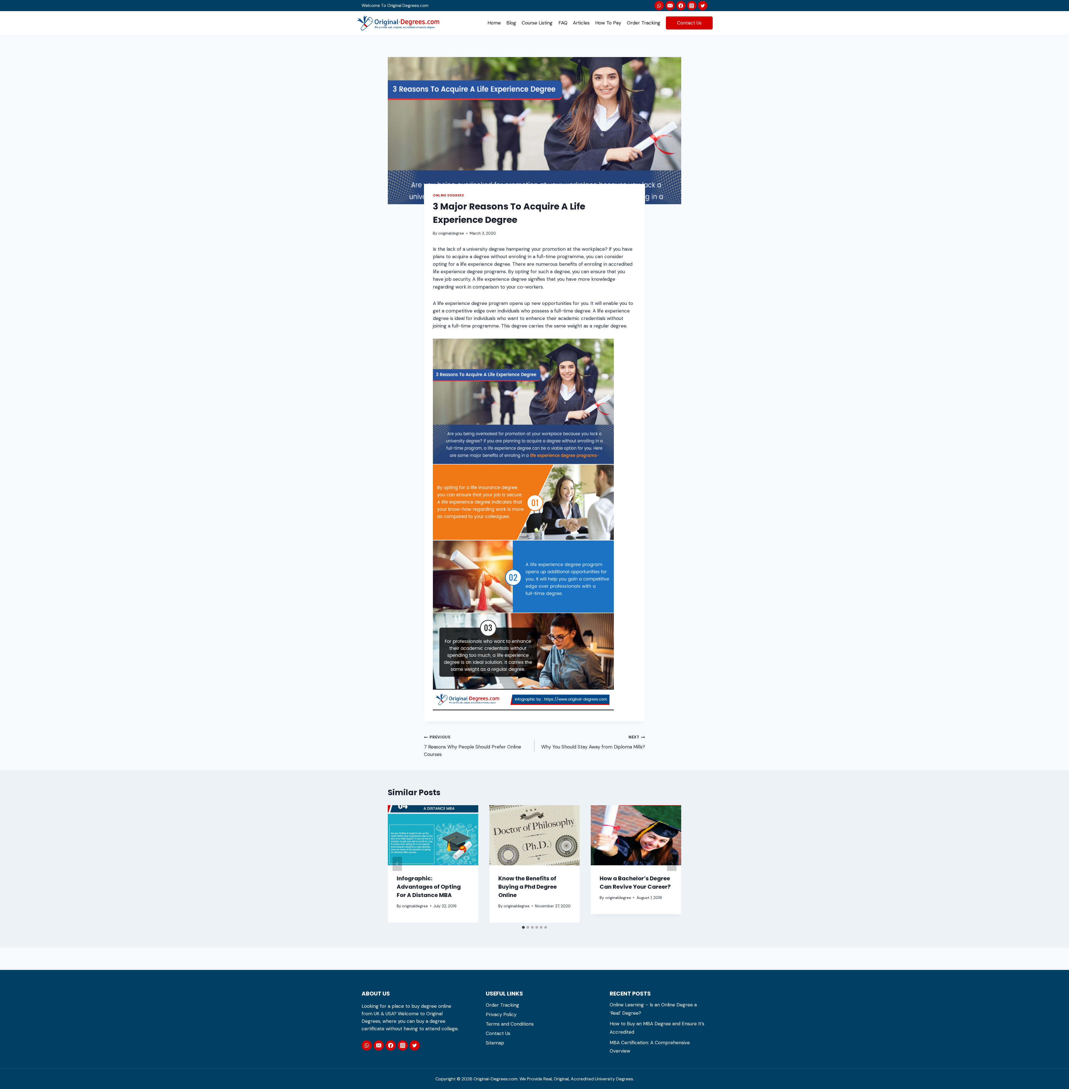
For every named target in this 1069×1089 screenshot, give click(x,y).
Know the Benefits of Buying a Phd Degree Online (527, 886)
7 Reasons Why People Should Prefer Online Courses (472, 746)
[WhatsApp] (659, 5)
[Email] (379, 1045)
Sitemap (495, 1043)
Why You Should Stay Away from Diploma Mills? (593, 742)
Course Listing (537, 23)
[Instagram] (692, 5)
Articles (581, 23)
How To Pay (608, 23)
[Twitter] (702, 5)
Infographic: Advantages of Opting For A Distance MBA (429, 886)
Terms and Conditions (510, 1024)
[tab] (523, 927)
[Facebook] (681, 5)
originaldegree (451, 233)
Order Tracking (643, 23)
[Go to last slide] (397, 864)
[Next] (671, 864)
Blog (511, 23)
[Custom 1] (670, 5)
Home (494, 23)
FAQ (562, 23)
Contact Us (689, 23)
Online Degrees (448, 195)
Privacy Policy (501, 1014)
